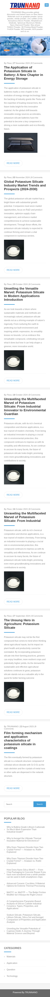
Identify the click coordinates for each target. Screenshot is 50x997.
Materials (11, 956)
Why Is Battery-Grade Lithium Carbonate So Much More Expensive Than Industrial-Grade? (26, 829)
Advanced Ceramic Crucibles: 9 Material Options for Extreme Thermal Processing (26, 884)
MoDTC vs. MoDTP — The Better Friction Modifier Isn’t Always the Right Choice (26, 893)
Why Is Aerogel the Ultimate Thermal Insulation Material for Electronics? (24, 839)
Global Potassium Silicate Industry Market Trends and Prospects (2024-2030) (25, 185)
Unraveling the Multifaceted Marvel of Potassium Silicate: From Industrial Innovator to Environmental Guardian (25, 406)
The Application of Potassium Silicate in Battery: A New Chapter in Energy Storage (23, 73)
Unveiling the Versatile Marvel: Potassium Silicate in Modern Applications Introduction (24, 294)
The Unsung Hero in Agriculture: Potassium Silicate (21, 623)
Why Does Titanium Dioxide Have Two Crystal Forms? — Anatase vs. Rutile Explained (25, 849)
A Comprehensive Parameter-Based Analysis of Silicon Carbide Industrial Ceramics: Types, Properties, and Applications (24, 905)
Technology (12, 976)
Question (11, 969)
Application (12, 963)
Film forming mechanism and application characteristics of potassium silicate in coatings (23, 740)
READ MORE (13, 163)
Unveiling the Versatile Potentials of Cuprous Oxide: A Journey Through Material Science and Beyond (23, 930)
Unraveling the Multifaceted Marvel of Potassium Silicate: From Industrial (25, 517)
